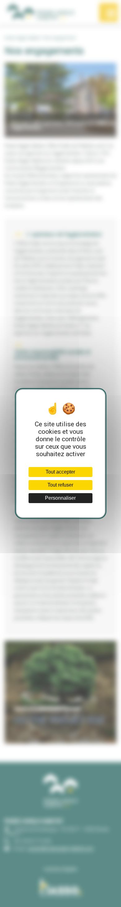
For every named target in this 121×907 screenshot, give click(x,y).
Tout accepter (60, 471)
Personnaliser (60, 498)
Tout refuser (60, 485)
